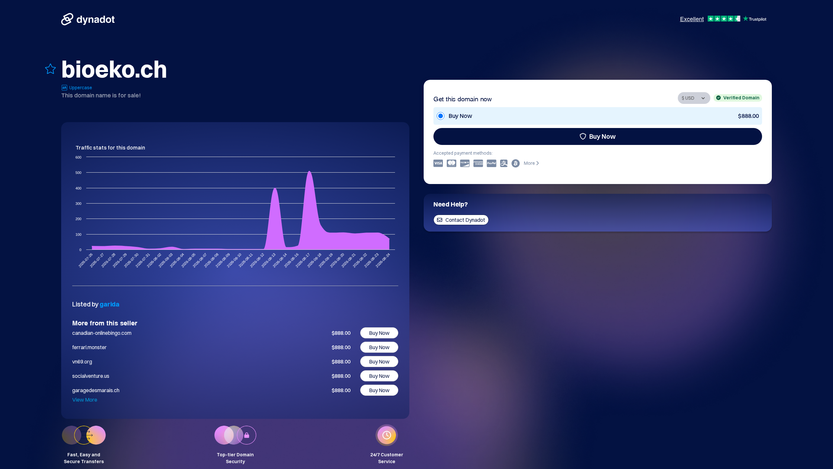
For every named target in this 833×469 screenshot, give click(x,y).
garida (109, 304)
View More (84, 399)
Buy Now (602, 136)
